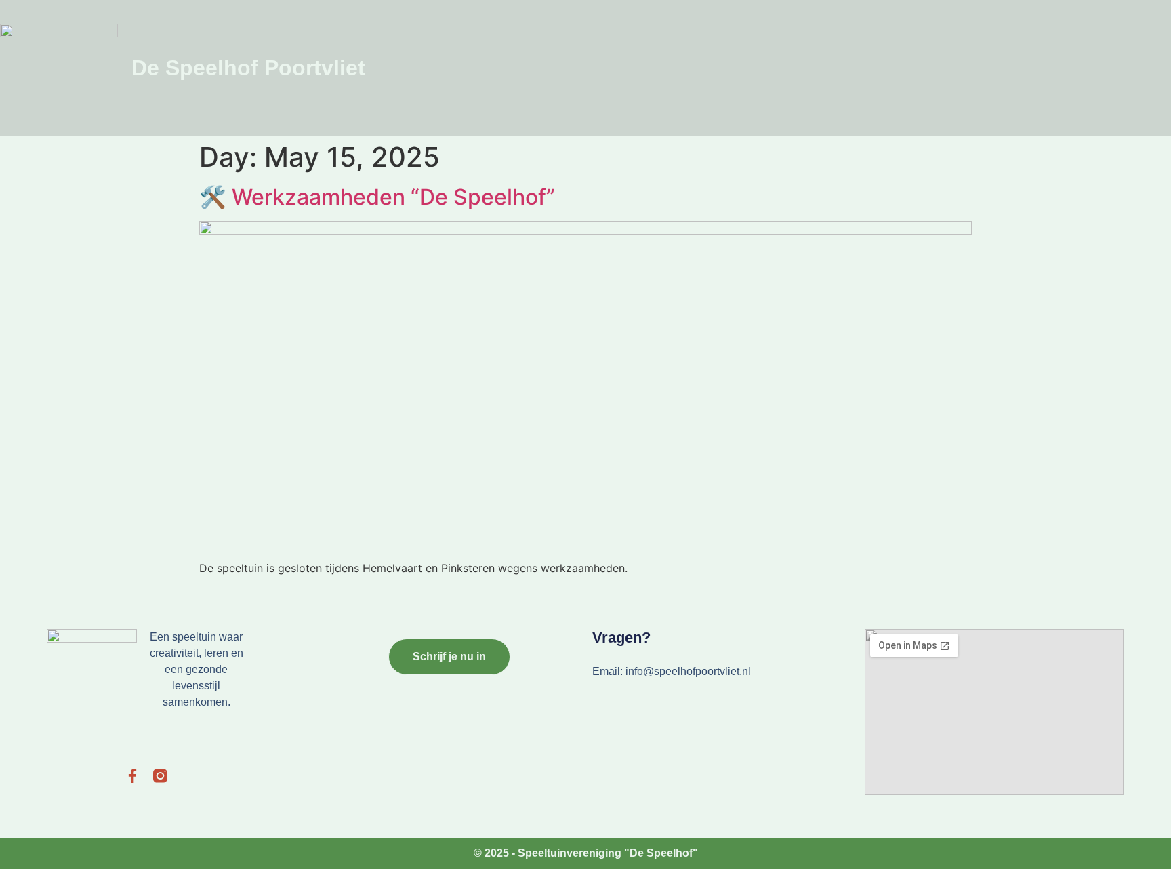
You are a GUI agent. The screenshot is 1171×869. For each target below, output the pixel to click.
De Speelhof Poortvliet (248, 68)
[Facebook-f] (132, 776)
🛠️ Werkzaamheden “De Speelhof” (377, 197)
